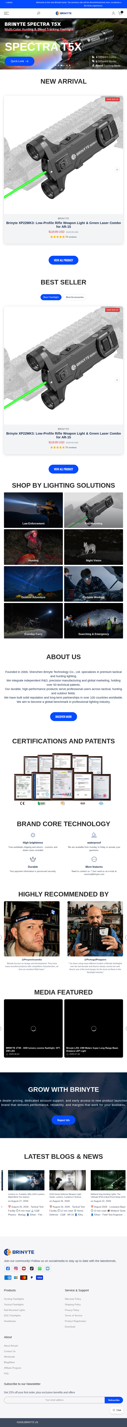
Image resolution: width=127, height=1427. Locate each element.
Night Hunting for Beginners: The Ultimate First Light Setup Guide (91, 1200)
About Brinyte (11, 1345)
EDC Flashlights (12, 1315)
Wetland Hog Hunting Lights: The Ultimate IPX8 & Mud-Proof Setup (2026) (53, 1195)
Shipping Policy (73, 1304)
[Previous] (10, 169)
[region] (63, 1028)
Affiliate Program (12, 1368)
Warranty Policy (73, 1299)
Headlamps (10, 1321)
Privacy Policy (72, 1310)
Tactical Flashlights (14, 1304)
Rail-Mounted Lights (14, 1310)
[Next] (117, 169)
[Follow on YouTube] (24, 1268)
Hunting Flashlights (14, 1299)
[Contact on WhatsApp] (39, 1268)
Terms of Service (73, 1315)
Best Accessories (75, 297)
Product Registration (75, 1321)
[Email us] (47, 1268)
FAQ (6, 1373)
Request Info (63, 1120)
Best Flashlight (51, 297)
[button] (33, 1028)
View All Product (63, 260)
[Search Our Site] (38, 13)
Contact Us (10, 1351)
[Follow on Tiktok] (31, 1268)
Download (70, 1326)
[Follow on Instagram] (16, 1268)
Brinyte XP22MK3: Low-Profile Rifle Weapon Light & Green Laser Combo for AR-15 (63, 224)
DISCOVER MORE (63, 717)
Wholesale (9, 1356)
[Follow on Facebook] (8, 1268)
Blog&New (9, 1362)
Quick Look (19, 61)
